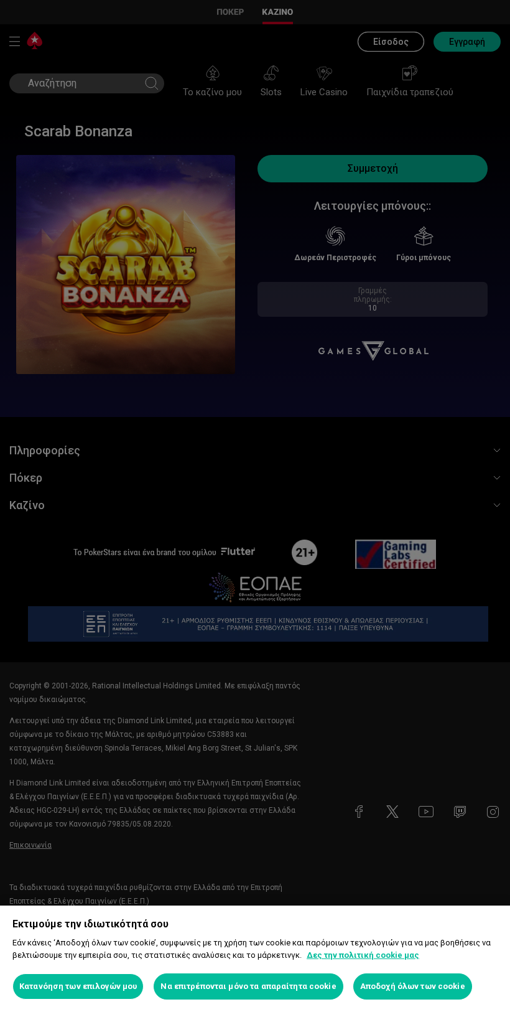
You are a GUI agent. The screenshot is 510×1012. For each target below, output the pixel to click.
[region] (255, 959)
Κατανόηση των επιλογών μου (78, 986)
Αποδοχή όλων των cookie (412, 986)
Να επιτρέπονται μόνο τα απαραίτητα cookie (248, 986)
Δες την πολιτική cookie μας (363, 955)
